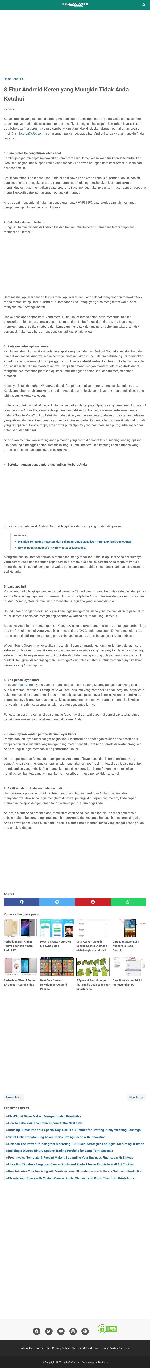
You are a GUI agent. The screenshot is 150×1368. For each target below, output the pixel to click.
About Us (26, 1348)
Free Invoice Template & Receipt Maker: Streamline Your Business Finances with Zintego (70, 1157)
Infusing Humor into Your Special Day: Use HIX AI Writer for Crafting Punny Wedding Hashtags (74, 1130)
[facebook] (21, 902)
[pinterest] (93, 902)
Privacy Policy (60, 1348)
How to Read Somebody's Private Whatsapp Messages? (52, 547)
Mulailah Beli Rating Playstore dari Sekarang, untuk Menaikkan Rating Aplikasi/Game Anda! (75, 541)
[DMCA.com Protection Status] (107, 1329)
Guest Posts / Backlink (115, 1348)
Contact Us (42, 1348)
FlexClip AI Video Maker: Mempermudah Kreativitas (44, 1116)
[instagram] (73, 1331)
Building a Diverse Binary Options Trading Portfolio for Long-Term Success (60, 1151)
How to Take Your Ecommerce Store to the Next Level (45, 1123)
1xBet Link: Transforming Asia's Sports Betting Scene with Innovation (56, 1137)
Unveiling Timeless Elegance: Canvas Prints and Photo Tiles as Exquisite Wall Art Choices (71, 1164)
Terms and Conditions (85, 1348)
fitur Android (26, 685)
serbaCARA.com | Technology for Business (85, 1362)
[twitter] (57, 902)
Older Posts (136, 1097)
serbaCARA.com (32, 133)
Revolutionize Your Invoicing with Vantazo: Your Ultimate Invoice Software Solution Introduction (75, 1171)
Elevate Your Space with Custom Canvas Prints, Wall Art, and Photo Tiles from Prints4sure (71, 1178)
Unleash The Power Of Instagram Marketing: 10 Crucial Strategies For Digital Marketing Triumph (76, 1144)
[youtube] (61, 1331)
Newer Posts (14, 1097)
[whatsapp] (128, 902)
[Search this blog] (143, 5)
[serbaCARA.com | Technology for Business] (75, 5)
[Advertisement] (75, 43)
